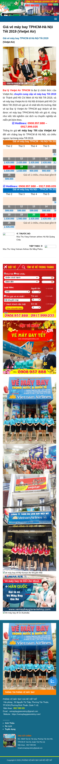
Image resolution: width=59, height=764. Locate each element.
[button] (55, 19)
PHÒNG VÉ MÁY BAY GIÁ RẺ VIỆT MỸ (37, 760)
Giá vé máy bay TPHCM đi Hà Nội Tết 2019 (25, 38)
